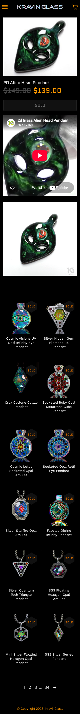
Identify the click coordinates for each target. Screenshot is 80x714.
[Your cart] (75, 7)
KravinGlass (53, 708)
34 (47, 687)
